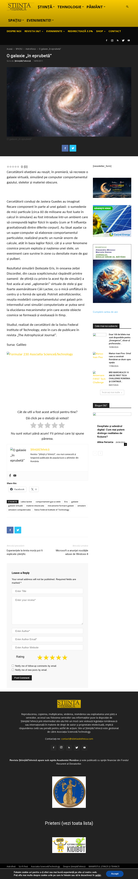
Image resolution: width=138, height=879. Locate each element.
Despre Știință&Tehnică (74, 866)
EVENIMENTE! (39, 20)
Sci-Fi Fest (23, 866)
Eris (66, 501)
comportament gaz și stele (48, 501)
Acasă (9, 48)
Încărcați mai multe (111, 392)
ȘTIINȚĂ (45, 6)
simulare (81, 505)
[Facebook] (106, 40)
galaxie (74, 501)
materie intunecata (35, 505)
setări (98, 875)
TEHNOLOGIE (69, 6)
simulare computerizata (19, 509)
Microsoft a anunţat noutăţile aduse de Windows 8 (72, 552)
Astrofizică (31, 48)
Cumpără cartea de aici (105, 312)
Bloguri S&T (101, 405)
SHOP (99, 31)
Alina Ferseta (105, 442)
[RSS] (117, 40)
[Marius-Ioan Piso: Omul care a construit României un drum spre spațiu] (99, 356)
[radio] (33, 426)
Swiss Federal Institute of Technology (51, 509)
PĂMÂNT (95, 6)
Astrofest (11, 866)
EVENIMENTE (54, 31)
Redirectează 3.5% (80, 31)
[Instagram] (112, 40)
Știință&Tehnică (23, 61)
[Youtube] (128, 40)
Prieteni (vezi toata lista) (69, 823)
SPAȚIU (14, 20)
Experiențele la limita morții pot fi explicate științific (25, 552)
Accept (114, 873)
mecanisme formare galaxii (61, 505)
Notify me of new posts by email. (31, 670)
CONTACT (115, 31)
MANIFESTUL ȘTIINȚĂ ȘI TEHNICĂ (104, 866)
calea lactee (26, 501)
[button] (127, 6)
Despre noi (14, 31)
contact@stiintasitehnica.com (77, 738)
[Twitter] (123, 40)
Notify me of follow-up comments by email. (36, 666)
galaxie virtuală (15, 505)
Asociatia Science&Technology (45, 866)
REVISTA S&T (33, 31)
